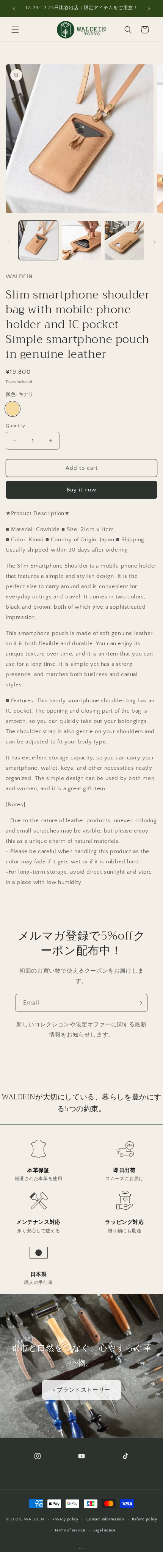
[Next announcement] (149, 8)
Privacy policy (65, 1519)
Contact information (105, 1519)
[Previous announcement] (14, 8)
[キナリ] (12, 409)
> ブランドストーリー (81, 1390)
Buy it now (81, 489)
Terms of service (70, 1530)
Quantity (15, 425)
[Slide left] (8, 242)
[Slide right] (154, 242)
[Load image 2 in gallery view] (81, 240)
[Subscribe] (139, 1003)
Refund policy (144, 1519)
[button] (15, 29)
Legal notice (104, 1530)
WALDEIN (34, 1519)
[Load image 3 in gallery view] (124, 240)
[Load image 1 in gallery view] (38, 240)
